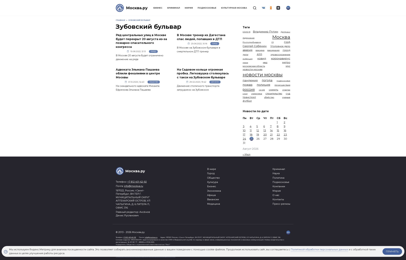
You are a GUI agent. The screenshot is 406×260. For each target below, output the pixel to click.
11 (251, 130)
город (286, 50)
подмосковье (283, 81)
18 (251, 134)
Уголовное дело (280, 46)
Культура (212, 182)
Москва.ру (137, 8)
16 (285, 130)
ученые (286, 97)
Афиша (211, 195)
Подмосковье (207, 8)
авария (247, 50)
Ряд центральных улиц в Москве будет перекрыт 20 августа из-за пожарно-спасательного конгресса (141, 40)
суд (288, 93)
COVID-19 (246, 32)
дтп (259, 54)
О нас (275, 195)
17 (244, 134)
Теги (246, 27)
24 (244, 138)
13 (264, 130)
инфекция (247, 59)
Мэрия (189, 8)
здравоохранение (280, 54)
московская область (254, 66)
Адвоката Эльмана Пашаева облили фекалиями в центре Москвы (138, 73)
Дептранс (285, 32)
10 (244, 130)
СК (273, 42)
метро (286, 62)
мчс (288, 66)
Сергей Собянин (255, 46)
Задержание (249, 38)
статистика (256, 93)
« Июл (246, 154)
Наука (276, 173)
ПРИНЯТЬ (392, 251)
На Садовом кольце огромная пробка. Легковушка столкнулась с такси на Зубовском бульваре (203, 73)
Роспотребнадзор (252, 42)
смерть (273, 89)
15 (278, 130)
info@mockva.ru (133, 186)
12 (257, 130)
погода (267, 80)
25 (251, 138)
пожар (247, 85)
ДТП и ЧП (215, 82)
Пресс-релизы (281, 203)
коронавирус (280, 58)
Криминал (173, 8)
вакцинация (273, 50)
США (287, 42)
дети (245, 54)
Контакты (278, 199)
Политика (278, 177)
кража (245, 63)
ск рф (262, 90)
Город (153, 51)
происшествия (282, 85)
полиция (263, 85)
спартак (286, 90)
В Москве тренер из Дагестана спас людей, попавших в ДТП (201, 37)
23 (285, 134)
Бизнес (157, 8)
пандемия (250, 80)
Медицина (213, 203)
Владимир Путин (265, 31)
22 (278, 134)
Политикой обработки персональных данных (319, 249)
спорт (245, 94)
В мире (211, 169)
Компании (278, 186)
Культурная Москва (234, 8)
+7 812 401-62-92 (137, 181)
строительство (273, 93)
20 (265, 134)
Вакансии (213, 199)
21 (271, 134)
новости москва (252, 69)
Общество (154, 82)
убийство (269, 97)
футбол (247, 100)
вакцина (260, 50)
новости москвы (263, 74)
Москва (281, 37)
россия (249, 89)
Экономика (214, 190)
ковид (261, 58)
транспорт (249, 97)
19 (257, 134)
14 (271, 130)
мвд (265, 62)
